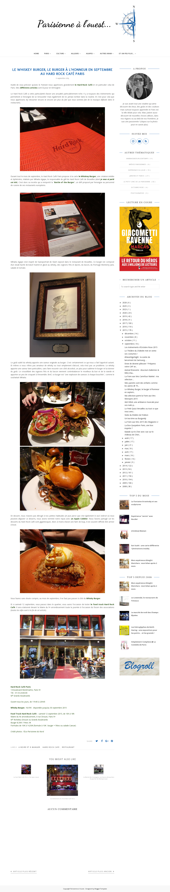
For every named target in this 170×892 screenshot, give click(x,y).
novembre (129, 337)
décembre (129, 333)
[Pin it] (112, 741)
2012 (124, 472)
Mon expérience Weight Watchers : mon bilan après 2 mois (144, 563)
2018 (124, 319)
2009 (124, 483)
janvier (128, 462)
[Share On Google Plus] (107, 741)
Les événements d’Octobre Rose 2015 (141, 347)
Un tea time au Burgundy (135, 418)
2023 (124, 309)
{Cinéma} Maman (138, 531)
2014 (124, 465)
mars (127, 455)
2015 (124, 330)
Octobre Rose (137, 187)
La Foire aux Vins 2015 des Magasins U (141, 422)
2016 (124, 326)
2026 (124, 302)
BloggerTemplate (101, 889)
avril (127, 452)
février (128, 459)
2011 (124, 476)
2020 (124, 313)
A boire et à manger (30, 747)
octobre (128, 340)
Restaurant (68, 747)
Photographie (137, 193)
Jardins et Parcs (137, 176)
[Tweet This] (97, 741)
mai (126, 448)
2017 (124, 323)
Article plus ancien (100, 871)
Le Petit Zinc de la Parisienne (137, 182)
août (127, 438)
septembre (130, 344)
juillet (127, 441)
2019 (124, 316)
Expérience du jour (137, 170)
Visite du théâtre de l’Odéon (136, 415)
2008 (124, 486)
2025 (124, 306)
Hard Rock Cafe (51, 747)
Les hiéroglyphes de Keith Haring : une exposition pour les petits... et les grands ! (144, 630)
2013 (124, 469)
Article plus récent (24, 871)
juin (126, 445)
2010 (124, 479)
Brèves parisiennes (137, 164)
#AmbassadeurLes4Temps (137, 158)
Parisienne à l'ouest (77, 889)
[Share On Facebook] (102, 741)
